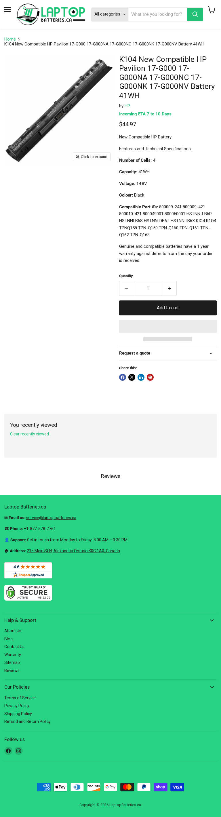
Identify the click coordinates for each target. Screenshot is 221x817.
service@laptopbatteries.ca (51, 517)
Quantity (126, 276)
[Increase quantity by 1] (169, 288)
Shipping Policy (18, 713)
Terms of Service (20, 698)
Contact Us (14, 646)
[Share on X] (131, 377)
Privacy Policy (16, 705)
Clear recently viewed (29, 434)
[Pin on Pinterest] (150, 377)
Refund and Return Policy (27, 721)
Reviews (12, 670)
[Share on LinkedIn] (141, 377)
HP (127, 105)
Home (10, 39)
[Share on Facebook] (122, 377)
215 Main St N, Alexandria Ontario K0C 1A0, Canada (73, 551)
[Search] (195, 14)
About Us (12, 631)
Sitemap (12, 662)
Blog (8, 639)
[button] (168, 326)
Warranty (12, 654)
